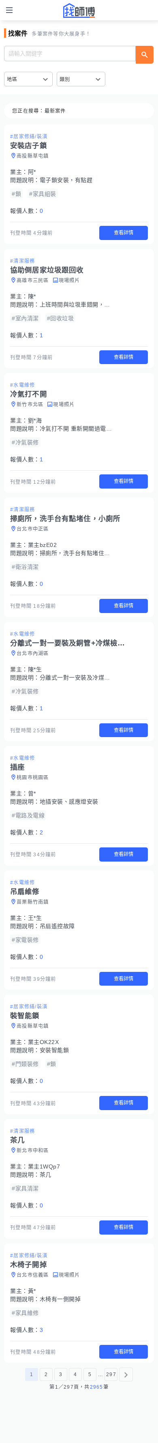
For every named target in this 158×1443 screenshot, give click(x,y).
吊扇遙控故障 (57, 926)
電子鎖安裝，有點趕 (66, 180)
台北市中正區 (33, 529)
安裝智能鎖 (54, 1050)
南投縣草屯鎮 (33, 156)
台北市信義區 (33, 1275)
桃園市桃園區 (33, 777)
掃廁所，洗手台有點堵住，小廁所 (84, 553)
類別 (65, 79)
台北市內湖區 (33, 653)
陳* (32, 296)
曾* (32, 793)
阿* (32, 172)
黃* (32, 1291)
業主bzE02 (42, 545)
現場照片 (69, 280)
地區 (12, 79)
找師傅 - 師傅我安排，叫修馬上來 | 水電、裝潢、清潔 (79, 10)
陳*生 (35, 669)
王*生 (35, 918)
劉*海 (35, 420)
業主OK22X (43, 1042)
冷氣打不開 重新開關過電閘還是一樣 (88, 428)
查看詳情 (123, 233)
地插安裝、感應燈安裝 (69, 801)
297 (111, 1374)
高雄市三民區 (33, 280)
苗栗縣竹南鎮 (33, 902)
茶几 (45, 1174)
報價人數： (26, 211)
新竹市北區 (30, 404)
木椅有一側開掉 (60, 1299)
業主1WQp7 (44, 1166)
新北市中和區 (33, 1151)
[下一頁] (126, 1374)
